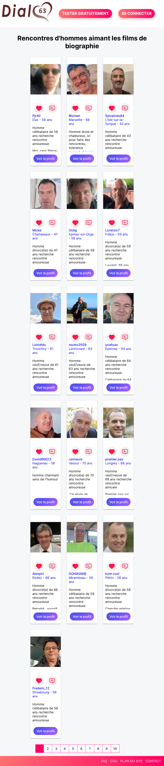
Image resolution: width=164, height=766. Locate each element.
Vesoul (74, 463)
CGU (113, 761)
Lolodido (39, 345)
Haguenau (40, 463)
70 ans (87, 463)
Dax (35, 120)
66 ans (50, 578)
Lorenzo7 (112, 230)
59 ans (123, 234)
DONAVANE (78, 574)
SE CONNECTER (137, 13)
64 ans (126, 349)
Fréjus (109, 234)
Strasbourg (40, 692)
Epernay (111, 349)
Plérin (109, 578)
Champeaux (41, 234)
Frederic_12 (40, 688)
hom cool (112, 574)
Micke (36, 230)
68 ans (126, 463)
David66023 (41, 459)
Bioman (74, 116)
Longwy (111, 463)
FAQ (104, 761)
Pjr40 (36, 116)
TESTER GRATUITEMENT (85, 13)
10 (115, 749)
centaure (75, 459)
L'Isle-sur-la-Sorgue (114, 122)
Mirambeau (77, 578)
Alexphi (38, 574)
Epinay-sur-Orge (81, 234)
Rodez (37, 578)
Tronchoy (39, 349)
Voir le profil (45, 159)
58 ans (76, 238)
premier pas (114, 459)
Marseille (75, 120)
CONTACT (153, 761)
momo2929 (77, 345)
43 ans (124, 124)
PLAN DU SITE (131, 761)
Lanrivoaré (77, 349)
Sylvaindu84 (114, 116)
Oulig (73, 230)
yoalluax (111, 345)
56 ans (47, 120)
